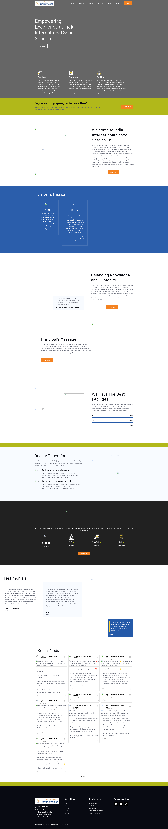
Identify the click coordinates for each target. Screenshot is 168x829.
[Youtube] (121, 804)
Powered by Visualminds (61, 824)
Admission (100, 3)
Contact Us (127, 107)
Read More (112, 307)
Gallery (109, 3)
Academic (90, 3)
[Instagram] (126, 804)
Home (72, 3)
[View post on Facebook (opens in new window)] (65, 657)
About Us (81, 3)
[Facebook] (116, 804)
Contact (117, 3)
